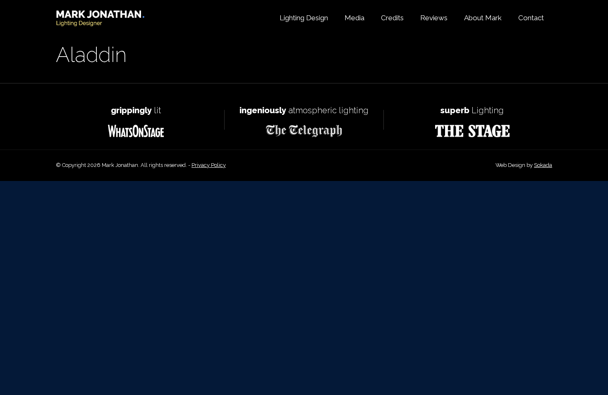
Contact (531, 18)
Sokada (543, 165)
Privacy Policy (208, 165)
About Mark (483, 18)
